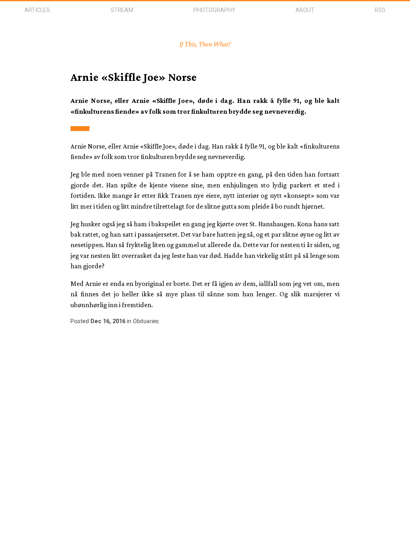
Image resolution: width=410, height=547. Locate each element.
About (304, 10)
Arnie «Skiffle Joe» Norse (133, 76)
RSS (380, 10)
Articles (37, 10)
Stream (122, 10)
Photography (214, 10)
